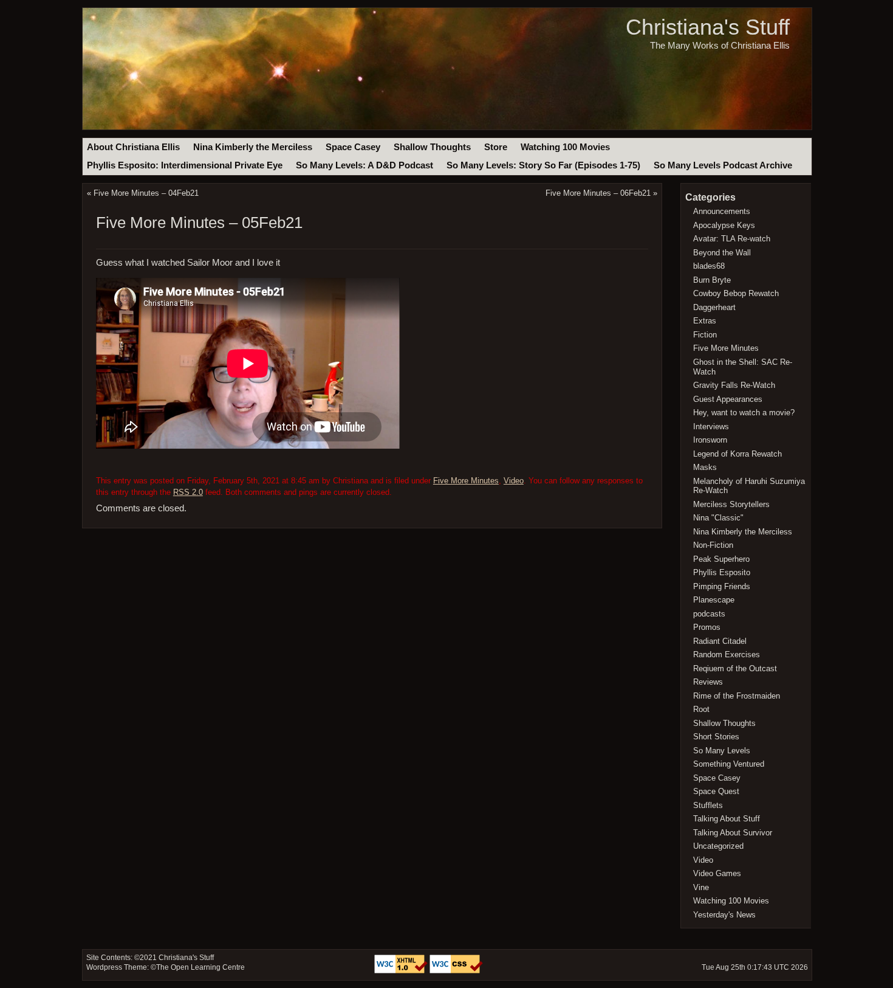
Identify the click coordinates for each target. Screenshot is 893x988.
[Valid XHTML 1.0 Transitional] (401, 971)
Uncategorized (718, 846)
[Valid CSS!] (456, 971)
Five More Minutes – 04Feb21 (146, 193)
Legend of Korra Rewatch (737, 453)
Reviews (708, 681)
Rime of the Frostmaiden (736, 695)
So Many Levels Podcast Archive (723, 165)
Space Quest (716, 791)
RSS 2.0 (188, 492)
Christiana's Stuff (708, 27)
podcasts (709, 613)
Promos (706, 627)
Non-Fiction (713, 545)
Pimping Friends (721, 586)
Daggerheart (714, 307)
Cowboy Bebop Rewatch (736, 293)
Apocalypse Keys (724, 225)
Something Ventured (728, 764)
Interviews (711, 426)
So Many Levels (721, 750)
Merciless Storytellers (731, 504)
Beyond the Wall (722, 252)
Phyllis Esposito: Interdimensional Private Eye (184, 165)
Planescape (713, 599)
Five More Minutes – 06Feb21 (598, 193)
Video (514, 480)
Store (495, 147)
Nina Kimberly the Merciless (252, 147)
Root (701, 709)
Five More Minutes (466, 480)
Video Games (717, 873)
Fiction (705, 334)
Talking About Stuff (726, 818)
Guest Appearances (727, 399)
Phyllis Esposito (721, 572)
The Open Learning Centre (200, 967)
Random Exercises (726, 654)
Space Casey (353, 147)
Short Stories (716, 736)
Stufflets (708, 805)
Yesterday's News (724, 914)
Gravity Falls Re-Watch (734, 385)
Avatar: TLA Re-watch (731, 238)
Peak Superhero (721, 559)
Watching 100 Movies (565, 147)
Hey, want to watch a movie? (744, 412)
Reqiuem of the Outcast (735, 668)
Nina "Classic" (718, 517)
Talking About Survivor (732, 832)
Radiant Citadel (720, 641)
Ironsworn (710, 439)
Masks (705, 467)
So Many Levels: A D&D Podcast (364, 165)
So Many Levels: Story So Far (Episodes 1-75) (543, 165)
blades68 (709, 266)
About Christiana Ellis (133, 147)
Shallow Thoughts (432, 147)
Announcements (721, 211)
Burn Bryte (712, 280)
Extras (704, 320)
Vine (701, 887)
